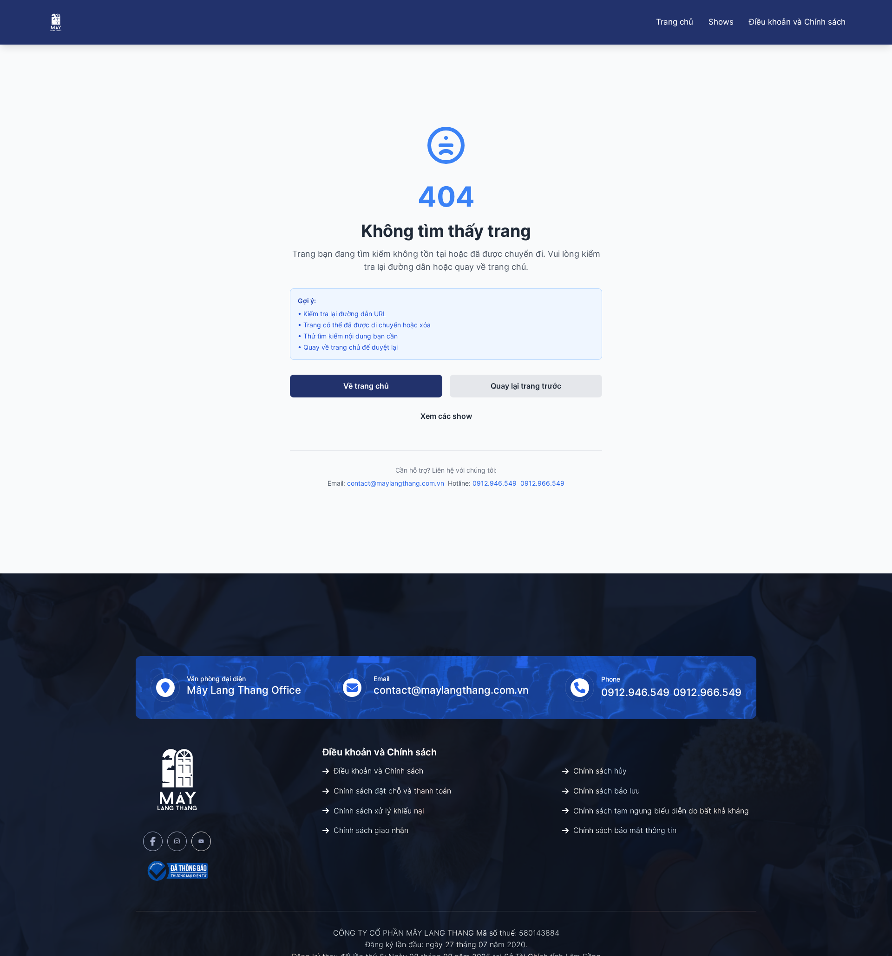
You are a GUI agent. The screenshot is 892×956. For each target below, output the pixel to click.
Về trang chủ (366, 385)
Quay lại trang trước (526, 385)
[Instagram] (177, 841)
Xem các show (446, 416)
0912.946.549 (494, 483)
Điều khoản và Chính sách (797, 21)
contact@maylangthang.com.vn (395, 483)
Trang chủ (674, 21)
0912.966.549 (542, 483)
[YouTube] (201, 841)
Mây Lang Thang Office (244, 690)
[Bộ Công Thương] (177, 870)
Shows (721, 21)
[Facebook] (153, 841)
